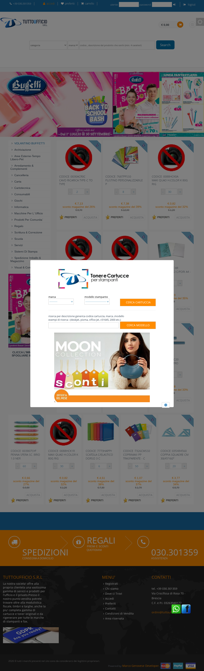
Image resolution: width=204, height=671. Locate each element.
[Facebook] (186, 608)
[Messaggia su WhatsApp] (176, 608)
